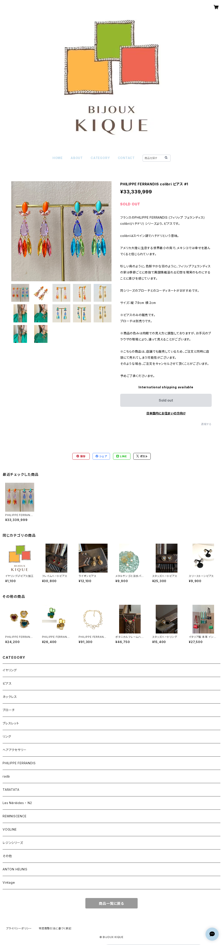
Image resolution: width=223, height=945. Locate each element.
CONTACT (126, 158)
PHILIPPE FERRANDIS (19, 763)
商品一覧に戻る (111, 903)
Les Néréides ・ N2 (17, 803)
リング (7, 736)
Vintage (9, 882)
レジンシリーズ (13, 842)
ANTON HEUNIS (15, 869)
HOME (57, 158)
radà (6, 776)
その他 (7, 856)
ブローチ (9, 710)
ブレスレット (11, 723)
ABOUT (77, 158)
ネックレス (10, 697)
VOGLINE (10, 829)
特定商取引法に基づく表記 (55, 928)
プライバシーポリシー (19, 928)
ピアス (7, 683)
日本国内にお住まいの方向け (166, 413)
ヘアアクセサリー (14, 750)
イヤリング (10, 670)
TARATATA (11, 789)
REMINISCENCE (15, 816)
